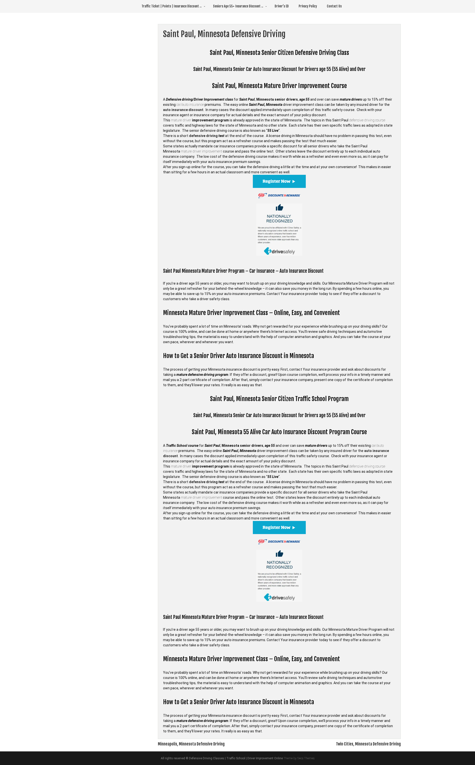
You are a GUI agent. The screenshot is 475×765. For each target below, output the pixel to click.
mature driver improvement (201, 151)
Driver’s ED (282, 6)
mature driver (181, 120)
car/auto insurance (190, 105)
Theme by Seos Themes (299, 758)
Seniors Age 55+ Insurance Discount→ (238, 6)
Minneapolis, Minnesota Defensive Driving (191, 744)
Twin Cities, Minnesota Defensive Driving (368, 744)
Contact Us (334, 6)
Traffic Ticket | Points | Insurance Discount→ (172, 6)
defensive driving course (367, 120)
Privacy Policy (308, 6)
